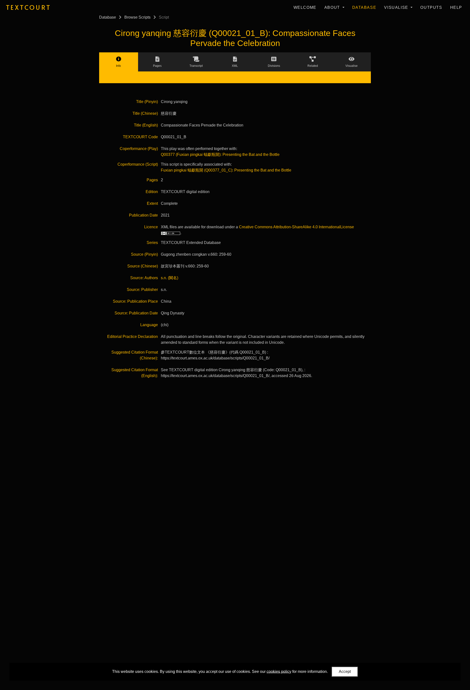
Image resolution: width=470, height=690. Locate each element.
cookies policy (279, 671)
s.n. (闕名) (169, 278)
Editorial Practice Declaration (132, 336)
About (332, 7)
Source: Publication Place (135, 301)
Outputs (431, 7)
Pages (152, 180)
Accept (345, 671)
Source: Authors (144, 278)
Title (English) (146, 125)
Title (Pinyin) (147, 102)
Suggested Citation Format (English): (134, 373)
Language (149, 325)
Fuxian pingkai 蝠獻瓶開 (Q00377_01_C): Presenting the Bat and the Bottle (226, 170)
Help (456, 7)
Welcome (305, 7)
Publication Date (143, 215)
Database (364, 7)
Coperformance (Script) (138, 164)
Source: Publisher (142, 290)
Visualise (397, 7)
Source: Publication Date (136, 313)
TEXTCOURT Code (140, 137)
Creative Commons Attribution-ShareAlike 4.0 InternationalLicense (296, 227)
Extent (152, 203)
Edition (152, 192)
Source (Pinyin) (144, 254)
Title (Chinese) (145, 113)
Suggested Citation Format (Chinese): (134, 355)
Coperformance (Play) (139, 149)
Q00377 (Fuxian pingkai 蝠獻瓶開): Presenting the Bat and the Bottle (220, 154)
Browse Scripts (137, 17)
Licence (151, 227)
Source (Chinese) (142, 266)
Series (152, 243)
